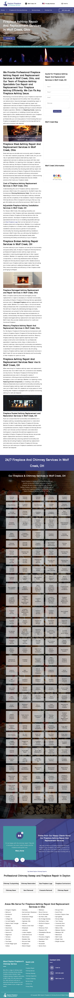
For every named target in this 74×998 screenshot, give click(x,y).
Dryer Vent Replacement (38, 751)
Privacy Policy (29, 986)
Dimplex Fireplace (51, 688)
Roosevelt (42, 943)
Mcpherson (25, 943)
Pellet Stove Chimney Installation (38, 650)
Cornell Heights (10, 921)
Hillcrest (24, 923)
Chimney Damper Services (25, 561)
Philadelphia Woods (45, 932)
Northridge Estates (44, 919)
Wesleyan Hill (59, 932)
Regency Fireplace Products (64, 660)
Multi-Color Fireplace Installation (38, 660)
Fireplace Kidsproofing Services (51, 727)
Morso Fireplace (38, 705)
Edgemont (8, 934)
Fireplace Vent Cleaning (51, 569)
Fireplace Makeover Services (38, 787)
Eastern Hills (9, 930)
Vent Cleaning (11, 735)
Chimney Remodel (51, 787)
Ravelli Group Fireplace (38, 716)
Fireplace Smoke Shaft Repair (24, 535)
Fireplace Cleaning (64, 497)
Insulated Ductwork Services (64, 787)
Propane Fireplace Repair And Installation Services (12, 600)
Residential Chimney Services (51, 622)
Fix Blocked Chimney (12, 632)
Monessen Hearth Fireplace (25, 706)
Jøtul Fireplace (11, 697)
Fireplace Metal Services (11, 612)
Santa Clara (42, 946)
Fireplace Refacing (51, 534)
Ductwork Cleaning (51, 759)
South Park (58, 912)
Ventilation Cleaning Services (25, 787)
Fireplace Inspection (38, 544)
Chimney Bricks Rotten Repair (51, 632)
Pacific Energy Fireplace (24, 697)
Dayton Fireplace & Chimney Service (50, 995)
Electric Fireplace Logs (24, 622)
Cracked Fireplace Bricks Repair (38, 798)
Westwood (58, 934)
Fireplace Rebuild (11, 578)
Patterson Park (43, 928)
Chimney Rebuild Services (25, 727)
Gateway (24, 910)
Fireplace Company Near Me (11, 768)
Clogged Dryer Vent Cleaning (12, 743)
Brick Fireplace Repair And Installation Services (12, 798)
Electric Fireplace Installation (25, 588)
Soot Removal (38, 505)
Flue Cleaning (11, 505)
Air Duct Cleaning (25, 735)
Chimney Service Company (51, 743)
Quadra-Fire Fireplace (64, 688)
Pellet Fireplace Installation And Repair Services (51, 660)
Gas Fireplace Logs (64, 612)
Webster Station (60, 930)
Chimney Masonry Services (25, 570)
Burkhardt (8, 914)
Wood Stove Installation (51, 768)
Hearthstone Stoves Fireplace (64, 706)
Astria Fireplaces (64, 671)
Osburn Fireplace (38, 688)
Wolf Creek (58, 937)
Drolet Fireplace (11, 705)
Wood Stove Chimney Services (12, 778)
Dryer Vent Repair (25, 751)
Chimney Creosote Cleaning (24, 513)
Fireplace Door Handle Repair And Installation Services (51, 600)
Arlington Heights (10, 910)
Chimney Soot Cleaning (11, 512)
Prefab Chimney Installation (38, 727)
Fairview (7, 939)
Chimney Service (38, 497)
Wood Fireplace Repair (24, 578)
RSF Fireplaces (11, 680)
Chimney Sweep (11, 497)
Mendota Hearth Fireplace (38, 697)
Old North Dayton (44, 923)
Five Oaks (8, 941)
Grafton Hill (25, 914)
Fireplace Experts (64, 742)
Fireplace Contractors (64, 569)
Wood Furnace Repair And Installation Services (38, 588)
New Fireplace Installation (64, 513)
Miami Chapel (26, 946)
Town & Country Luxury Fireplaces (38, 671)
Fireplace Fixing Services (24, 778)
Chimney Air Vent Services (11, 660)
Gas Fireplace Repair (38, 578)
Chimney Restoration (12, 544)
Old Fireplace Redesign (51, 641)
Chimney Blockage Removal (25, 544)
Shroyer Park (59, 910)
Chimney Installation (64, 505)
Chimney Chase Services (38, 552)
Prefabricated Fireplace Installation (64, 588)
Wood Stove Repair (38, 768)
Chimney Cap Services (24, 552)
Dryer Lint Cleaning (38, 735)
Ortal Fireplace (51, 697)
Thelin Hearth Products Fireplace (25, 716)
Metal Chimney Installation (12, 535)
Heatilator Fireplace (25, 680)
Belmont (8, 912)
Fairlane (7, 937)
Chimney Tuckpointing (64, 534)
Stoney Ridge (59, 919)
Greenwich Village (27, 916)
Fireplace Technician (64, 759)
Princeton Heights (44, 937)
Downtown (8, 928)
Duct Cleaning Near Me (25, 760)
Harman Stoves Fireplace (24, 689)
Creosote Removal (24, 505)
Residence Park (43, 939)
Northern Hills (43, 916)
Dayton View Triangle (11, 923)
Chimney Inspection (51, 497)
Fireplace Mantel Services (64, 798)
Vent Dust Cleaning (51, 735)
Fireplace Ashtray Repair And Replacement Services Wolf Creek (25, 46)
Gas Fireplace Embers (64, 650)
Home (3, 10)
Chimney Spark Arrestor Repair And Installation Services (38, 523)
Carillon (7, 916)
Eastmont (8, 932)
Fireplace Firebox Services (38, 612)
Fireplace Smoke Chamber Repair (38, 535)
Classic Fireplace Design (64, 642)
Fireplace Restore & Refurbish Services (25, 798)
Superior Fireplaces (11, 671)
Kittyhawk (25, 928)
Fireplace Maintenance (24, 768)
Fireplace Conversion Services (51, 778)
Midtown (41, 910)
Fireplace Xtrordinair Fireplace (64, 697)
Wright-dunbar (60, 941)
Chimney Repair (51, 505)
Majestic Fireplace (51, 680)
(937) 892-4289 (66, 10)
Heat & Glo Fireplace (12, 688)
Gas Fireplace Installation (11, 588)
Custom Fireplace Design (24, 650)
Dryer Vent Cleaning (64, 727)
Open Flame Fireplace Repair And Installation (12, 787)
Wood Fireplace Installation (64, 578)
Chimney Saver (64, 544)
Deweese (8, 925)
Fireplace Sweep (38, 569)
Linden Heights (26, 932)
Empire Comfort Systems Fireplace (11, 716)
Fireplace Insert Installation (12, 727)
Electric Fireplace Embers (51, 650)
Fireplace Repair (38, 512)
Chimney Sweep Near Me (38, 760)
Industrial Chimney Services (64, 622)
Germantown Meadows (29, 912)
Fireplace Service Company (38, 743)
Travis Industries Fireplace (51, 706)
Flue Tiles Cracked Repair (38, 642)
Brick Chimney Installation (64, 523)
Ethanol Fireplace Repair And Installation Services (51, 588)
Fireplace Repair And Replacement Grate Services (24, 612)
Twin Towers (59, 921)
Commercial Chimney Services (38, 622)
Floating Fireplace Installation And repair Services (51, 798)
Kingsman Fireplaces (51, 671)
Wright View (59, 939)
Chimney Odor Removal (25, 642)
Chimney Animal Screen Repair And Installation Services (51, 523)
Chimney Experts (11, 751)
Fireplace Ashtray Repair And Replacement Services (64, 600)
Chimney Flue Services (64, 552)
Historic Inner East (28, 925)
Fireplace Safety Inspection (51, 751)
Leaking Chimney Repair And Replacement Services (24, 632)
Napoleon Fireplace (38, 680)
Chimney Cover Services (51, 552)
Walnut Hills (59, 928)
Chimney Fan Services (64, 561)
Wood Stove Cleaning (64, 768)
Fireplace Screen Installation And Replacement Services (64, 716)
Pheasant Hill (43, 930)
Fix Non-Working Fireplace (24, 523)
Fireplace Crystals (24, 660)
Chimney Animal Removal (51, 716)
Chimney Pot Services (51, 561)
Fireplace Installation (51, 512)
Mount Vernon (43, 912)
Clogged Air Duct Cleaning (25, 743)
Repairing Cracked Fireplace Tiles (38, 632)
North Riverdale (43, 914)
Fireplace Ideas (11, 759)
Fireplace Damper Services (51, 612)
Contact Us (48, 10)
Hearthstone (26, 919)
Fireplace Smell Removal (11, 642)
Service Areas (36, 10)
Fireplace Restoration (12, 523)
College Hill (8, 919)
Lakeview (25, 930)
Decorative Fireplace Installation (64, 751)
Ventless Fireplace (38, 777)
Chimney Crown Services (11, 552)
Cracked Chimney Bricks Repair (64, 632)
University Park (60, 923)
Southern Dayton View (62, 914)
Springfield (58, 916)
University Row (59, 925)
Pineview (41, 934)
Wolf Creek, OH (60, 978)
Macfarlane (25, 937)
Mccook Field (26, 941)
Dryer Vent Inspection (64, 735)
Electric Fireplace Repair (51, 578)
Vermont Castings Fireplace (64, 680)
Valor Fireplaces (25, 671)
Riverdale (41, 941)
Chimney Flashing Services (11, 570)
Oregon (41, 925)
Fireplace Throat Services (11, 622)
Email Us (66, 3)
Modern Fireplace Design (11, 650)
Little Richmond (27, 934)
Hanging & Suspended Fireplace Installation (64, 777)
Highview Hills (26, 921)
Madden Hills (26, 939)
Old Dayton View (44, 921)
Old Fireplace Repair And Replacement (51, 544)
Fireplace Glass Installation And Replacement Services (24, 600)
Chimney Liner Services (11, 561)
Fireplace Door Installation (38, 600)
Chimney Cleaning (25, 497)
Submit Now (57, 111)
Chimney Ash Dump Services (38, 561)
